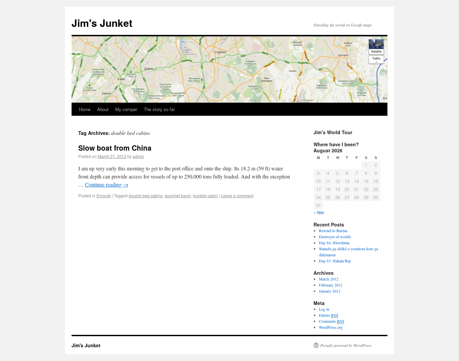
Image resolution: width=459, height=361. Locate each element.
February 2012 (330, 285)
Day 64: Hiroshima (334, 242)
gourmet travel (178, 195)
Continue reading (106, 184)
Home (84, 109)
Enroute (103, 195)
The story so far (159, 109)
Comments (331, 321)
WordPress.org (331, 327)
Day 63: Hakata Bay (335, 260)
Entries (328, 315)
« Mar (319, 212)
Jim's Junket (102, 22)
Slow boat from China (115, 148)
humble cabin (205, 195)
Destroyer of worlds (335, 236)
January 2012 (329, 291)
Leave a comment (237, 195)
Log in (324, 309)
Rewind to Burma (333, 230)
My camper (126, 109)
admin (138, 156)
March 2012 (328, 278)
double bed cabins (146, 195)
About (103, 109)
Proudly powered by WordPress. (346, 345)
